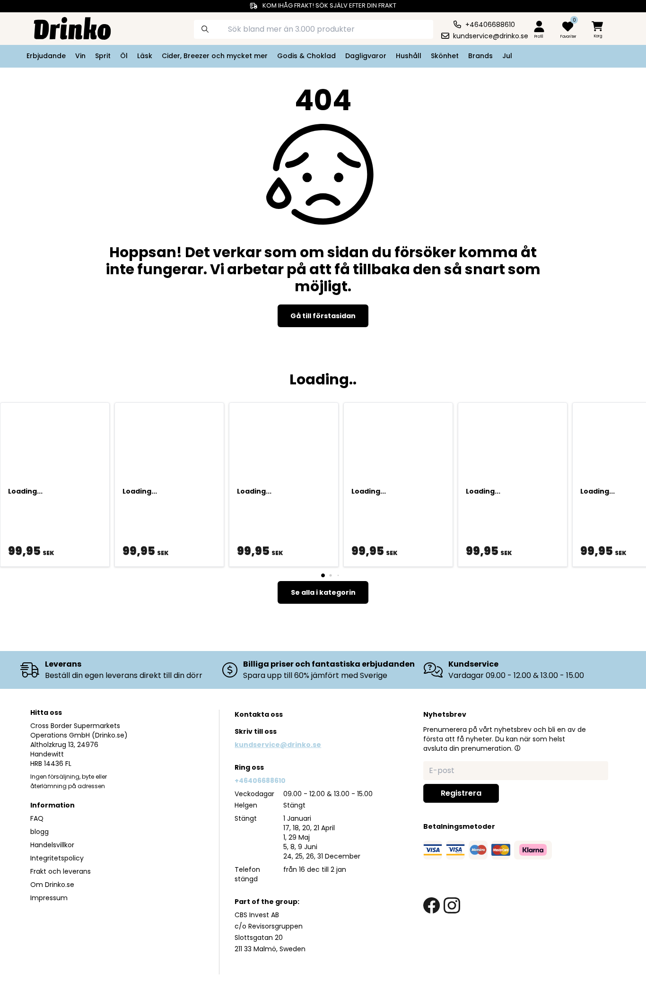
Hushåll (408, 56)
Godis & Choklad (306, 56)
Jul (507, 56)
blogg (39, 831)
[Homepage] (65, 27)
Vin (80, 56)
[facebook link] (431, 905)
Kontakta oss (259, 714)
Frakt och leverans (60, 871)
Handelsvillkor (52, 845)
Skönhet (445, 56)
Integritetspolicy (57, 858)
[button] (517, 748)
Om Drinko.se (52, 884)
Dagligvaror (365, 56)
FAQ (37, 818)
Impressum (49, 898)
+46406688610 (260, 780)
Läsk (144, 56)
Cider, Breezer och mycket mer (215, 56)
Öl (124, 56)
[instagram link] (452, 905)
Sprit (103, 56)
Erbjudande (46, 56)
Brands (480, 56)
